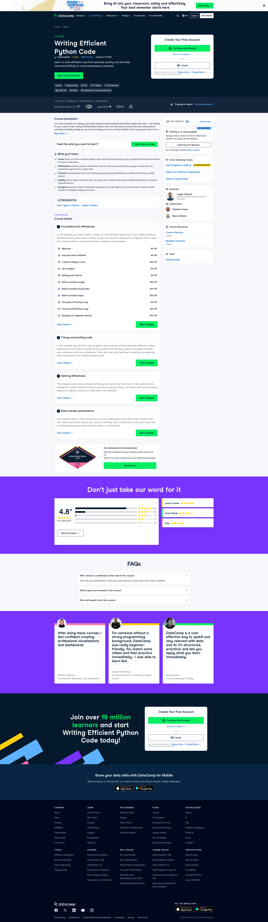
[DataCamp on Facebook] (56, 910)
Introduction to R (94, 865)
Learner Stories (159, 833)
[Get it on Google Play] (144, 788)
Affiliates (58, 828)
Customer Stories (128, 833)
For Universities (155, 16)
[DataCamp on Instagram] (92, 910)
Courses (91, 823)
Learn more (205, 121)
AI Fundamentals (128, 855)
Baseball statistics (175, 241)
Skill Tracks (92, 818)
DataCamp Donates (162, 843)
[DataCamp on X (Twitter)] (65, 910)
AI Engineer (190, 870)
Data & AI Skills (127, 812)
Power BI (189, 833)
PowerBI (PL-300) (193, 875)
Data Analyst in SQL (162, 855)
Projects (90, 833)
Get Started (206, 16)
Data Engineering (62, 865)
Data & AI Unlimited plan (131, 828)
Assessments (93, 838)
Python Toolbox (90, 205)
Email (184, 65)
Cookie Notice (74, 917)
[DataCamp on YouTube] (83, 910)
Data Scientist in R (161, 865)
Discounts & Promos (162, 823)
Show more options (181, 54)
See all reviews (69, 533)
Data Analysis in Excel (97, 875)
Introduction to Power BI (98, 870)
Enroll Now (130, 465)
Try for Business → (204, 104)
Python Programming (177, 178)
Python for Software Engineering (183, 172)
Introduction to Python (97, 855)
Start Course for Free (69, 75)
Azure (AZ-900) (192, 880)
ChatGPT (189, 843)
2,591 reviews (87, 57)
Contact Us (59, 843)
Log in (194, 16)
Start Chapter (146, 324)
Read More (59, 133)
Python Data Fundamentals (132, 865)
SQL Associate (192, 860)
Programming (173, 259)
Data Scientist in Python (163, 860)
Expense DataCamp (162, 828)
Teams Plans (126, 823)
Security (131, 917)
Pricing (123, 818)
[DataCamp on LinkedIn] (74, 910)
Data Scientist (191, 865)
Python (66, 27)
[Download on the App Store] (124, 788)
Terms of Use (183, 72)
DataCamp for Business (188, 145)
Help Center (60, 838)
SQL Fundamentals (128, 860)
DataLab (91, 843)
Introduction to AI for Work (99, 880)
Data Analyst (191, 855)
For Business (139, 16)
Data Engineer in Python (178, 165)
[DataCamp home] (74, 904)
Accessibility (119, 917)
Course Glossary (174, 232)
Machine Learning (62, 860)
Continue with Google (184, 48)
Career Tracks (93, 812)
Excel (187, 838)
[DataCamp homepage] (64, 16)
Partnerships (60, 833)
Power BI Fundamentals (131, 870)
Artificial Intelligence (194, 828)
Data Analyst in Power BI (164, 870)
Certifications (93, 828)
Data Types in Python (68, 205)
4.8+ (76, 57)
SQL (187, 823)
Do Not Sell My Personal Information (97, 917)
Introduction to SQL (96, 860)
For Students (158, 818)
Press (56, 818)
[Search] (178, 15)
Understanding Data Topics (132, 883)
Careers (58, 823)
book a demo (193, 150)
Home (57, 27)
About (57, 812)
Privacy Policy (198, 72)
